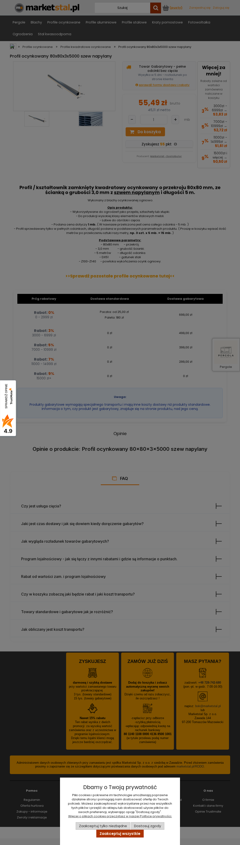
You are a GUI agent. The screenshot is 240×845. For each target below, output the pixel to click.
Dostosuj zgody (147, 825)
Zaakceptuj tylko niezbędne (103, 825)
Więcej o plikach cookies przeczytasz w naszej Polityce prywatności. (120, 816)
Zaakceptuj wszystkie (120, 833)
